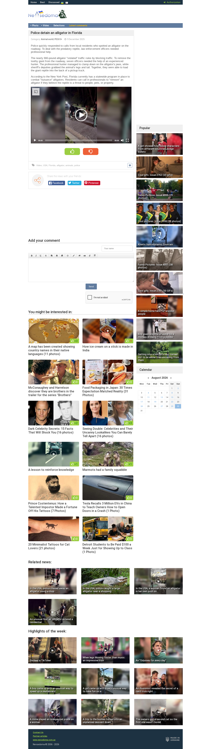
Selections (59, 25)
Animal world (47, 39)
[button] (81, 115)
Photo (35, 25)
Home (34, 2)
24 (142, 406)
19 (155, 402)
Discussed (54, 2)
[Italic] (36, 255)
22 (172, 402)
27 (162, 406)
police (77, 165)
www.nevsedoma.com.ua (44, 740)
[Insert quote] (84, 255)
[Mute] (122, 140)
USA (45, 165)
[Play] (34, 140)
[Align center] (56, 255)
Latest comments (78, 25)
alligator (60, 165)
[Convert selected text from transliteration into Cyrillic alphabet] (89, 255)
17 (142, 402)
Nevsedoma (53, 17)
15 (172, 397)
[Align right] (62, 255)
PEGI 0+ (58, 39)
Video (46, 25)
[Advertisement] (81, 215)
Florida (52, 165)
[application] (81, 115)
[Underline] (40, 255)
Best (42, 2)
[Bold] (31, 255)
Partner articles (40, 736)
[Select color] (73, 255)
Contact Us (38, 732)
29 (172, 406)
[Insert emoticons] (67, 255)
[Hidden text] (79, 255)
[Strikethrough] (46, 255)
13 (162, 397)
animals (69, 165)
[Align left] (51, 255)
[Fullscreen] (127, 140)
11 (148, 397)
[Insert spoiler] (94, 255)
